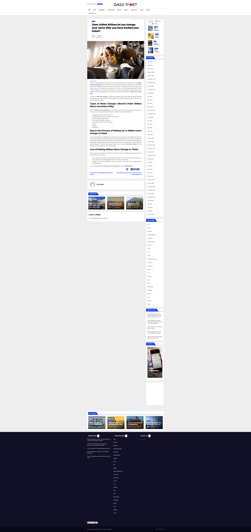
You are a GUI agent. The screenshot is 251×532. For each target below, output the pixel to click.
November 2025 (151, 82)
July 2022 (149, 204)
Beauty (149, 227)
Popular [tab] (159, 21)
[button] (163, 11)
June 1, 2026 (94, 426)
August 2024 (150, 117)
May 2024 (149, 127)
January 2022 (150, 214)
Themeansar (109, 529)
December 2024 (151, 110)
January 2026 (150, 75)
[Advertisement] (158, 393)
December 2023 (151, 145)
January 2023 (150, 183)
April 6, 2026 (113, 426)
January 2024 (150, 141)
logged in (97, 218)
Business (102, 10)
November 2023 (151, 148)
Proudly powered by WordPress (93, 529)
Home (126, 10)
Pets (148, 283)
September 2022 (151, 197)
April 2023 (149, 172)
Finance (156, 48)
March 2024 (150, 134)
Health (119, 10)
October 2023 (150, 152)
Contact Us (92, 13)
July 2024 (149, 120)
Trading (149, 300)
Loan (148, 279)
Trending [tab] (155, 23)
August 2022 (150, 200)
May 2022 (149, 211)
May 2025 (149, 100)
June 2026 (149, 61)
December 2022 (151, 186)
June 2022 (149, 207)
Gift (148, 252)
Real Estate (150, 286)
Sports (149, 293)
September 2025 (151, 89)
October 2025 (150, 86)
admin (99, 35)
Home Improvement (152, 259)
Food (148, 248)
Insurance (149, 262)
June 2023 (149, 165)
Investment (150, 266)
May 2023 (149, 169)
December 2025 (151, 79)
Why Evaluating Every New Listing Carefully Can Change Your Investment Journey (154, 316)
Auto (94, 10)
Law (148, 272)
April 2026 (149, 65)
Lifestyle (134, 10)
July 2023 (149, 162)
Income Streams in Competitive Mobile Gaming (135, 424)
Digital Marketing (151, 234)
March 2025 (150, 106)
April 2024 (149, 131)
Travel (148, 10)
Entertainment (150, 241)
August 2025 (150, 93)
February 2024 (150, 138)
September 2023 (151, 155)
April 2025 (149, 103)
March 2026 (150, 68)
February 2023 (150, 179)
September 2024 (151, 113)
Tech (141, 10)
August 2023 (150, 158)
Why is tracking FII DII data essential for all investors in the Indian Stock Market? (154, 322)
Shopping (149, 290)
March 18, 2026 (132, 426)
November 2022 (151, 190)
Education (111, 10)
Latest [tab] (151, 21)
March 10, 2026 (152, 426)
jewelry (149, 269)
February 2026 (150, 72)
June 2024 (149, 124)
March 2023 (150, 176)
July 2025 (149, 96)
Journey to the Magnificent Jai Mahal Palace (133, 205)
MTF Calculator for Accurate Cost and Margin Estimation (154, 424)
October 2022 (150, 193)
